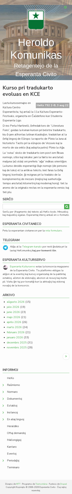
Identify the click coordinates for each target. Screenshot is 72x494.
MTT (18, 484)
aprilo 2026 (14, 322)
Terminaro (13, 467)
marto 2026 (14, 327)
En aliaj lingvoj (15, 419)
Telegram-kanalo (32, 246)
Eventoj (11, 454)
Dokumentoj (14, 399)
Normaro (12, 392)
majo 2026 (13, 317)
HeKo (10, 378)
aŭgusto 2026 (16, 302)
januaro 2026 (15, 337)
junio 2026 (13, 312)
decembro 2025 (17, 342)
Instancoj (12, 412)
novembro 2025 (17, 347)
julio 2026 (13, 307)
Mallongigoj (14, 440)
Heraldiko (13, 426)
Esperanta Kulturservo (22, 266)
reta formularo (53, 230)
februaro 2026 (16, 332)
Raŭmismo (13, 385)
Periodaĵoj (13, 460)
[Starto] (36, 20)
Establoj (12, 406)
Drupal (63, 484)
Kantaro (12, 447)
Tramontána (41, 484)
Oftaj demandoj (16, 433)
